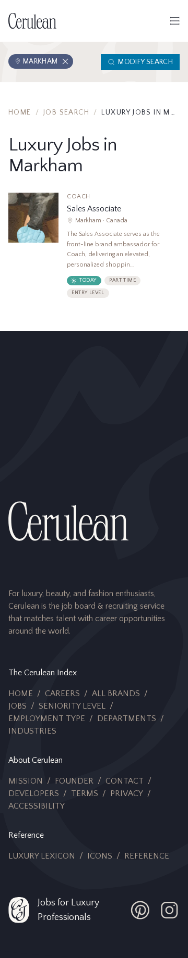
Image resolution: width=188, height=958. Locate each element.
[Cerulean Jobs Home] (32, 21)
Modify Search (145, 62)
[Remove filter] (65, 61)
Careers (62, 693)
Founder (74, 781)
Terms (84, 793)
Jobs (17, 706)
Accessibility (36, 806)
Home (19, 112)
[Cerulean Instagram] (169, 910)
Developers (33, 793)
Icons (99, 856)
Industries (32, 731)
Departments (126, 718)
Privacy (126, 793)
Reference (146, 856)
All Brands (116, 693)
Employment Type (46, 718)
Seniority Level (72, 706)
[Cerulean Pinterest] (140, 910)
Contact (124, 781)
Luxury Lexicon (41, 856)
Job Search (66, 112)
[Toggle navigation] (175, 21)
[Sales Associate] (94, 249)
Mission (25, 781)
